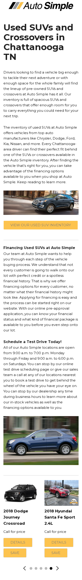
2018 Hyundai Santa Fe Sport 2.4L (59, 517)
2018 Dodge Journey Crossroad (15, 517)
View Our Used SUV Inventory (40, 225)
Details (17, 542)
